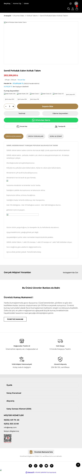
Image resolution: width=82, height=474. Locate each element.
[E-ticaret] (40, 472)
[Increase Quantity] (14, 106)
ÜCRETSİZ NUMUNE (15, 319)
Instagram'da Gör (70, 272)
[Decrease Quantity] (5, 106)
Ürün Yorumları (35, 136)
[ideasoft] (30, 472)
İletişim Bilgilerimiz (11, 431)
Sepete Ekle (47, 106)
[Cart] (76, 8)
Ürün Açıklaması (13, 136)
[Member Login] (72, 8)
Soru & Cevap (56, 136)
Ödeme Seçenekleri (60, 113)
